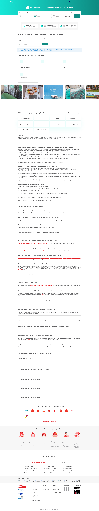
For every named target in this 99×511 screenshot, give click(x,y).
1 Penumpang (33, 12)
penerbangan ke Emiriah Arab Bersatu (43, 243)
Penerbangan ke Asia (44, 391)
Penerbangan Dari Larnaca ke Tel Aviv (47, 361)
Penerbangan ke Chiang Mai (49, 470)
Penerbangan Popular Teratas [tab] (39, 462)
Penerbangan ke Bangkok (49, 466)
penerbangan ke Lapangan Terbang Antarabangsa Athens (51, 258)
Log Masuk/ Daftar (46, 487)
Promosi (64, 320)
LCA (42, 67)
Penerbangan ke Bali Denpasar (69, 466)
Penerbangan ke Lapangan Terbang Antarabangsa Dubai (49, 373)
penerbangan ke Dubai (41, 250)
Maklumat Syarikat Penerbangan (35, 496)
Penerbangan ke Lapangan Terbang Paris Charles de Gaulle (69, 373)
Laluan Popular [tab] (63, 462)
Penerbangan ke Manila (28, 466)
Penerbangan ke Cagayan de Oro (30, 468)
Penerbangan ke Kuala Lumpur (50, 468)
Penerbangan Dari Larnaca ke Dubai (46, 363)
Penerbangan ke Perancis (44, 400)
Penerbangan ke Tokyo (48, 472)
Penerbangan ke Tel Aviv (64, 382)
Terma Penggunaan (57, 492)
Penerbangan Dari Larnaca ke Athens (26, 363)
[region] (49, 26)
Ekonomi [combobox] (39, 12)
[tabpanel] (49, 123)
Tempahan (20, 269)
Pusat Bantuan (56, 490)
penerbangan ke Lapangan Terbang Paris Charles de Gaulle (29, 258)
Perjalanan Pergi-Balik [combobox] (23, 12)
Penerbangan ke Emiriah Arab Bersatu (26, 400)
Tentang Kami (34, 489)
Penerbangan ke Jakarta (67, 470)
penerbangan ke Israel (31, 243)
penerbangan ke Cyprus (22, 243)
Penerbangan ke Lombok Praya (69, 472)
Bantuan (77, 1)
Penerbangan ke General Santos (30, 470)
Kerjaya (33, 502)
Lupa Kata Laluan (46, 489)
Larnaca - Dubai (25, 67)
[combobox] (27, 16)
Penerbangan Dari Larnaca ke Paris (67, 363)
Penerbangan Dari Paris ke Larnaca (67, 361)
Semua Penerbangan (36, 500)
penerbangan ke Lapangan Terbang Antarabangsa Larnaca (41, 285)
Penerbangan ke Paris (44, 382)
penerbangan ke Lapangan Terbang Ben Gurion (71, 258)
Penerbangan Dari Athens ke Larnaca (26, 361)
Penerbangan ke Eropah (23, 391)
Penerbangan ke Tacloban (29, 472)
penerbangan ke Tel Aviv (22, 250)
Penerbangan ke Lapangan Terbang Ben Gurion (28, 372)
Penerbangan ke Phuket (67, 468)
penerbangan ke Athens (32, 250)
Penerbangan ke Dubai (23, 382)
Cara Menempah (56, 489)
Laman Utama (34, 487)
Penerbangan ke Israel (64, 400)
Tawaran (69, 320)
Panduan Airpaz (56, 487)
